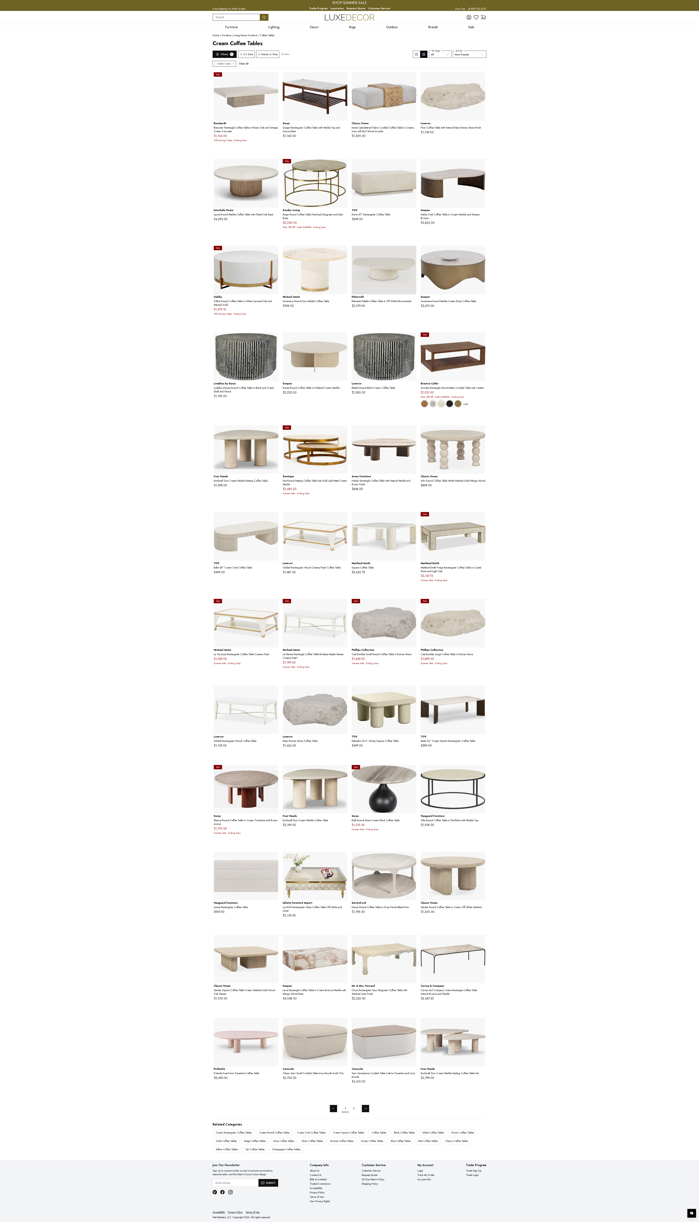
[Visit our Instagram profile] (230, 1192)
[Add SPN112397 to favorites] (481, 164)
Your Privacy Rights (320, 1201)
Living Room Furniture (245, 35)
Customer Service (379, 8)
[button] (483, 17)
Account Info (424, 1179)
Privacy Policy (317, 1192)
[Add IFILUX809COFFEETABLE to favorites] (343, 857)
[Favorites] (476, 17)
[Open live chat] (691, 1213)
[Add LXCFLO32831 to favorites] (481, 78)
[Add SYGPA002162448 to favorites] (343, 78)
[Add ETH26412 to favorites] (412, 251)
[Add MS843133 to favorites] (481, 517)
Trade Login (472, 1175)
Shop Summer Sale (349, 2)
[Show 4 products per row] (423, 54)
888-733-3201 (478, 9)
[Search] (264, 17)
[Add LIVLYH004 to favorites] (274, 338)
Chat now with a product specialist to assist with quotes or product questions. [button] (666, 1204)
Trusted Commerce (320, 1184)
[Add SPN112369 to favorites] (343, 940)
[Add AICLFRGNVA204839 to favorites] (343, 251)
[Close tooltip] (693, 1202)
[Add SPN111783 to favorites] (343, 338)
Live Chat (460, 9)
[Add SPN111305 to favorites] (481, 251)
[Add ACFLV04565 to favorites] (412, 431)
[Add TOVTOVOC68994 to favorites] (412, 691)
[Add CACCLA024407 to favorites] (412, 1023)
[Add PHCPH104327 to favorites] (412, 604)
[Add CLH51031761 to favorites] (274, 940)
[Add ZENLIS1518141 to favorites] (343, 431)
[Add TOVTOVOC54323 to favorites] (274, 517)
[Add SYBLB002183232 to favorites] (412, 770)
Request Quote (356, 8)
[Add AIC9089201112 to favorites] (343, 604)
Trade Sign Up (473, 1170)
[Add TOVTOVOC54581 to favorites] (481, 691)
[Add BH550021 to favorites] (274, 78)
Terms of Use (317, 1197)
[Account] (469, 17)
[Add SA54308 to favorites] (412, 857)
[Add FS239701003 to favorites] (274, 431)
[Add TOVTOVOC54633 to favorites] (412, 164)
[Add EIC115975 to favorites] (274, 1023)
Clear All (243, 63)
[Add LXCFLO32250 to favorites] (343, 691)
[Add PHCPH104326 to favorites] (481, 604)
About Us (314, 1170)
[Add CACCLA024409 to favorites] (343, 1023)
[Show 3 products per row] (416, 54)
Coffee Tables (267, 35)
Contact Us (315, 1175)
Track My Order (426, 1175)
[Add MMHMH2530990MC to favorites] (412, 940)
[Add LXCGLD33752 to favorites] (343, 517)
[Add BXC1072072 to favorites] (481, 338)
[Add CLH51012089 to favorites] (481, 431)
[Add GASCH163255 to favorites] (274, 251)
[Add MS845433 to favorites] (412, 517)
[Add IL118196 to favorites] (274, 164)
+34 (465, 404)
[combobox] (236, 17)
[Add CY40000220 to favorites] (481, 940)
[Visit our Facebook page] (222, 1192)
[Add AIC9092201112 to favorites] (274, 604)
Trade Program (318, 8)
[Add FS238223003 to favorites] (481, 1023)
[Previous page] (333, 1108)
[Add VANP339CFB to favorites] (481, 770)
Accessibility (316, 1188)
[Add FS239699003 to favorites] (343, 770)
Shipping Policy (370, 1184)
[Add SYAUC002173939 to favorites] (274, 770)
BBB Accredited (318, 1179)
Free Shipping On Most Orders (229, 9)
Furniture (226, 35)
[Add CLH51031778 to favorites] (412, 78)
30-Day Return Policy (373, 1179)
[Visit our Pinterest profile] (215, 1192)
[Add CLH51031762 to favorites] (481, 857)
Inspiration (337, 8)
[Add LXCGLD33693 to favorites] (274, 691)
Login (420, 1170)
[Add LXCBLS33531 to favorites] (412, 338)
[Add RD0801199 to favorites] (343, 164)
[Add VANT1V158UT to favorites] (274, 857)
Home (216, 35)
